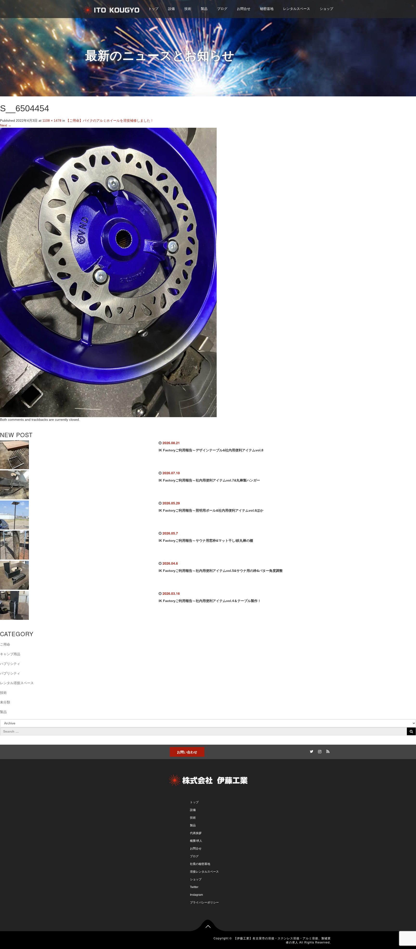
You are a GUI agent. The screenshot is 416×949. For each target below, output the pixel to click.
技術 (187, 9)
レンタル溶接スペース (17, 683)
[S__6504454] (108, 272)
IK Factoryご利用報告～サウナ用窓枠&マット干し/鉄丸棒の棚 (206, 540)
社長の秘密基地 (200, 864)
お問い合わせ (187, 751)
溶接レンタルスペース (204, 871)
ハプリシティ (10, 664)
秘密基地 (266, 9)
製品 (204, 9)
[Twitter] (310, 750)
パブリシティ (10, 673)
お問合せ (243, 9)
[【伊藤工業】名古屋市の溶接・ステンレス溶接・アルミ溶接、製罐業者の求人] (111, 9)
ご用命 (5, 644)
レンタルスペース (296, 9)
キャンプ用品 (10, 654)
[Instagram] (319, 750)
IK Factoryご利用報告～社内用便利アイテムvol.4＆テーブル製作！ (210, 601)
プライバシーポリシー (204, 902)
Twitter (194, 887)
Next (5, 125)
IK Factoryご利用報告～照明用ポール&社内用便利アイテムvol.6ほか (211, 510)
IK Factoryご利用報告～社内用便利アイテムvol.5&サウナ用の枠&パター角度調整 (221, 571)
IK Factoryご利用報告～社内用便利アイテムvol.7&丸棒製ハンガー (209, 480)
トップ (153, 9)
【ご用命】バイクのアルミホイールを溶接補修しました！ (110, 120)
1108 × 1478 (51, 120)
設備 (171, 9)
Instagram (196, 894)
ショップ (326, 9)
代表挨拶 (196, 833)
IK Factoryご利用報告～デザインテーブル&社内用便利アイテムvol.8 (211, 450)
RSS (327, 750)
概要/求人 (196, 840)
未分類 (5, 702)
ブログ (222, 9)
